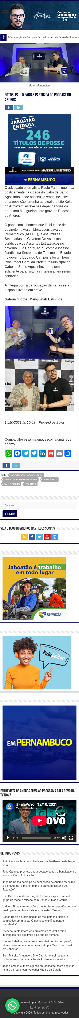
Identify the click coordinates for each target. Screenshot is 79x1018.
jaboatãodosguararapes (20, 479)
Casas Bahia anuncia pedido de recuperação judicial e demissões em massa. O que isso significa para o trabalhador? (35, 920)
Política (30, 484)
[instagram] (54, 537)
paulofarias (12, 484)
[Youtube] (47, 537)
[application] (39, 821)
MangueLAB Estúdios (51, 1002)
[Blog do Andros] (39, 15)
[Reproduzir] (8, 838)
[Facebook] (32, 537)
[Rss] (24, 537)
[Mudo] (64, 838)
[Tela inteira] (71, 838)
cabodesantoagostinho (27, 475)
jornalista (50, 479)
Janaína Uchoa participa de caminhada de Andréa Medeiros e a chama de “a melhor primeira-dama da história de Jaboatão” (39, 885)
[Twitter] (39, 537)
